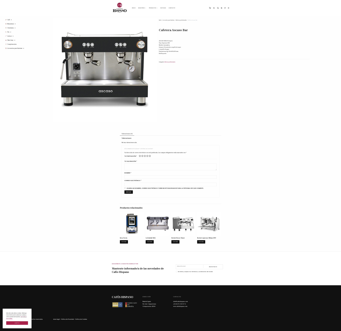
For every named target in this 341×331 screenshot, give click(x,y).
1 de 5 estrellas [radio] (140, 156)
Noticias (163, 8)
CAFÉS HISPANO (122, 297)
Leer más (123, 241)
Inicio (134, 8)
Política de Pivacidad (67, 319)
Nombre (127, 173)
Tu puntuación (130, 156)
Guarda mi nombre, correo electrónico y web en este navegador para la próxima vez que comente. (165, 188)
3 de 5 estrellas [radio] (145, 156)
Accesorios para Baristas (168, 20)
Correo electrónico (132, 180)
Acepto (17, 323)
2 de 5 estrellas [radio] (142, 156)
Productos (152, 8)
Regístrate (213, 266)
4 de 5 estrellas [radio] (147, 156)
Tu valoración (130, 161)
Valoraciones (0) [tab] (127, 134)
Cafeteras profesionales (181, 20)
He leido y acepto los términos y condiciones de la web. (195, 271)
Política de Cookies (81, 319)
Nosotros (141, 8)
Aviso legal (56, 319)
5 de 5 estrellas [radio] (150, 156)
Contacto (172, 8)
